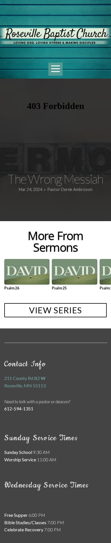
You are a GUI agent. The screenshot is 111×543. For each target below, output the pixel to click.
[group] (27, 277)
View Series (55, 310)
